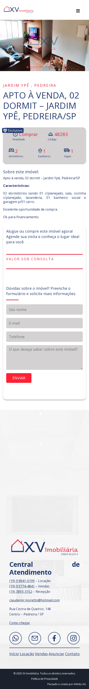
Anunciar (56, 653)
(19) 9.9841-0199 (22, 581)
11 (59, 67)
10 (55, 67)
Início (14, 653)
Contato (72, 653)
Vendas (41, 653)
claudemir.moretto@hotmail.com (34, 600)
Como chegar (19, 623)
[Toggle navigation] (78, 11)
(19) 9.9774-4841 (22, 586)
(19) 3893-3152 (20, 591)
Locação (27, 653)
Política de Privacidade (44, 679)
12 (62, 67)
